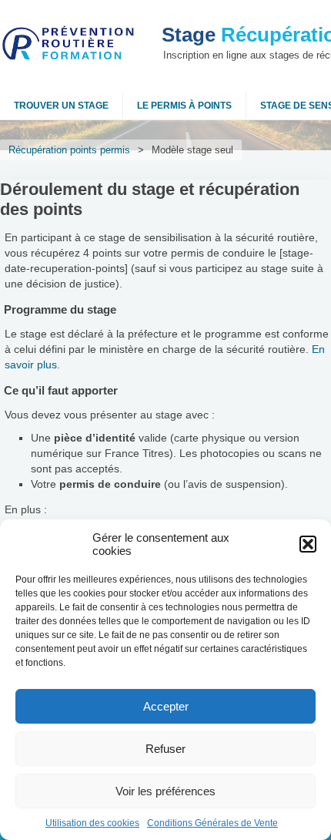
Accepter (166, 706)
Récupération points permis (69, 150)
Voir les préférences (165, 791)
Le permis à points (184, 105)
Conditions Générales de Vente (212, 823)
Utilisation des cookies (92, 823)
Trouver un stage (61, 105)
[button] (308, 544)
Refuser (165, 748)
